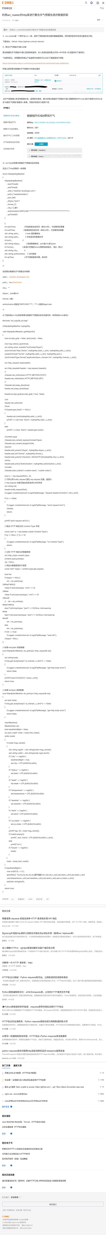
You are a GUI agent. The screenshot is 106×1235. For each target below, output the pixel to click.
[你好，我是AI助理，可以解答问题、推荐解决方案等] (91, 2)
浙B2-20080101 (27, 1225)
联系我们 (53, 1204)
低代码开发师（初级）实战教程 (14, 1158)
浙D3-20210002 (25, 1228)
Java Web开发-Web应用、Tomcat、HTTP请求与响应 (23, 1122)
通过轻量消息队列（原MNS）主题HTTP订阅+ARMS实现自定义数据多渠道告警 (34, 1180)
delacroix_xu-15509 (9, 1058)
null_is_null (6, 926)
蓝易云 (4, 940)
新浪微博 (14, 1197)
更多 (4, 1133)
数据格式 (21, 899)
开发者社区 (11, 1210)
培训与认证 (27, 1210)
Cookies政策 (23, 1219)
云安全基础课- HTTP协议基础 (14, 1126)
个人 (102, 8)
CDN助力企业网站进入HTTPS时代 (16, 1153)
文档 (4, 1210)
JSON (30, 899)
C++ (12, 899)
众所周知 (5, 985)
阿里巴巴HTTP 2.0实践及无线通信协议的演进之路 (22, 1148)
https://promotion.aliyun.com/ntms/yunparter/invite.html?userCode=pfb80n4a (36, 63)
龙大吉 (4, 999)
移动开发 (39, 899)
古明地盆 (5, 970)
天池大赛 (19, 1210)
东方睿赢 (5, 1014)
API (47, 899)
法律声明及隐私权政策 (10, 1219)
